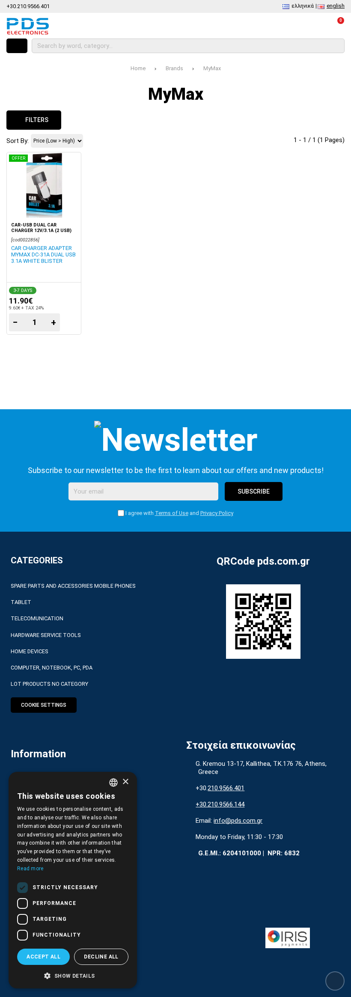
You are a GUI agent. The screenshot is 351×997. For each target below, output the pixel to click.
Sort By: (17, 141)
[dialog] (73, 880)
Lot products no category (49, 684)
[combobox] (113, 782)
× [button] (125, 782)
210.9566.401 (226, 788)
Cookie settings (43, 705)
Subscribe (254, 491)
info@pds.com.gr (238, 820)
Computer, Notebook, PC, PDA (51, 667)
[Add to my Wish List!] (70, 185)
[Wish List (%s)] (290, 26)
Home (138, 68)
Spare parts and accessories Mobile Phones (73, 586)
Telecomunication (37, 618)
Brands (174, 68)
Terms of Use (171, 513)
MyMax (212, 68)
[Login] (313, 26)
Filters (36, 119)
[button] (72, 975)
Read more (30, 869)
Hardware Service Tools (46, 635)
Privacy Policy (216, 513)
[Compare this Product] (267, 26)
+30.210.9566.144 (220, 804)
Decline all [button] (101, 957)
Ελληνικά (303, 6)
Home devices (29, 651)
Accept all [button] (43, 957)
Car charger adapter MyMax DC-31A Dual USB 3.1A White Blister (43, 254)
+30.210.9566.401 (28, 6)
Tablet (21, 602)
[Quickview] (70, 164)
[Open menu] (16, 46)
